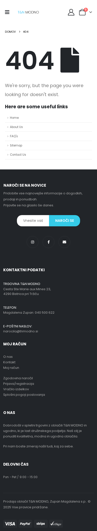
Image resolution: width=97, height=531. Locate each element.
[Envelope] (64, 242)
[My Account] (71, 12)
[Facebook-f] (48, 242)
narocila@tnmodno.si (20, 331)
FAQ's (14, 136)
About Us (16, 127)
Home (14, 118)
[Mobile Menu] (9, 12)
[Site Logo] (28, 12)
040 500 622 (44, 312)
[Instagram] (33, 242)
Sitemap (16, 145)
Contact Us (18, 155)
